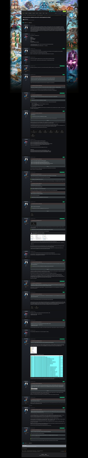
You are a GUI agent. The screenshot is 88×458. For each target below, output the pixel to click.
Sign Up (64, 11)
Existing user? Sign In (58, 11)
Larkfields (39, 76)
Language (42, 454)
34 (26, 54)
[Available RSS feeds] (65, 451)
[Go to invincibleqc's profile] (26, 68)
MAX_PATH (34, 440)
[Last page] (27, 22)
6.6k (26, 71)
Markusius (26, 19)
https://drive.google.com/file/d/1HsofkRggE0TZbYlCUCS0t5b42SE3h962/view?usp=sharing (40, 425)
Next (25, 22)
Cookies (46, 454)
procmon (42, 354)
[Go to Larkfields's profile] (26, 36)
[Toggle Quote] (31, 76)
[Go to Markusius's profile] (23, 19)
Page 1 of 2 (30, 22)
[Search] (65, 13)
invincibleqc (26, 65)
